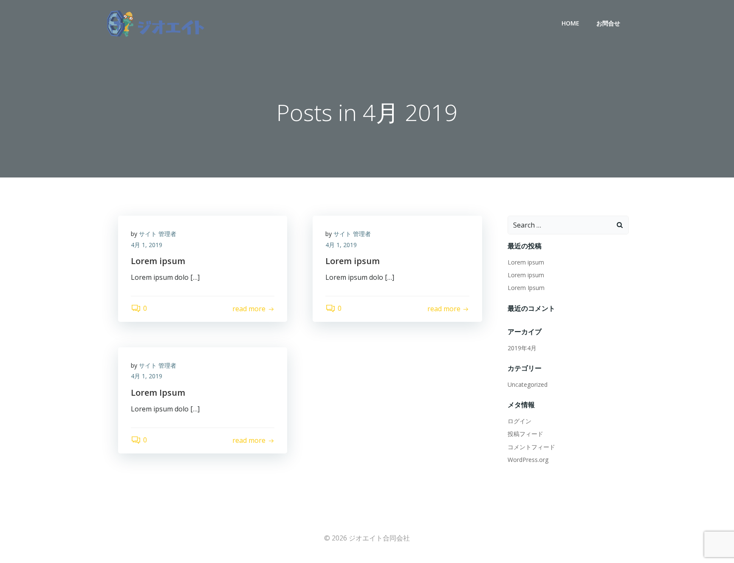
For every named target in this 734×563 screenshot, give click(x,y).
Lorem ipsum (526, 262)
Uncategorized (528, 384)
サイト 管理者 (157, 234)
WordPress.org (528, 460)
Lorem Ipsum (526, 288)
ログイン (519, 421)
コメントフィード (531, 447)
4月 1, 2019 (146, 245)
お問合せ (608, 23)
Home (570, 23)
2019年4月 (522, 348)
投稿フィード (525, 434)
